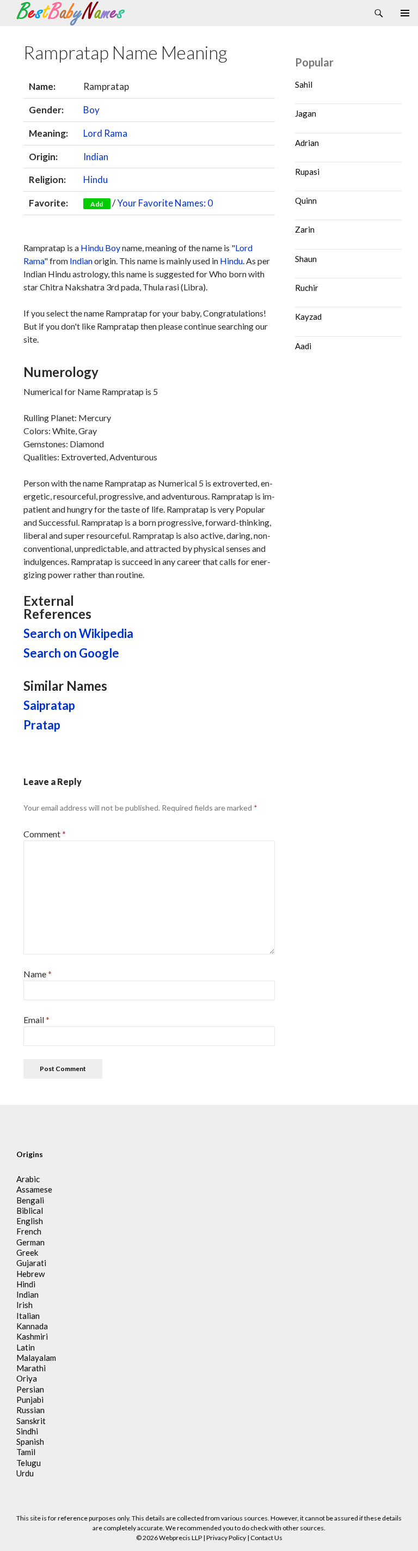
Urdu (25, 1473)
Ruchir (306, 288)
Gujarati (31, 1263)
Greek (27, 1252)
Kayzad (308, 316)
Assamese (34, 1189)
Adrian (307, 143)
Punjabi (30, 1399)
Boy (91, 109)
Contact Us (266, 1538)
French (28, 1231)
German (30, 1242)
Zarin (305, 229)
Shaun (306, 259)
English (29, 1221)
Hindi (25, 1284)
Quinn (306, 200)
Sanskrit (31, 1421)
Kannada (32, 1326)
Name (37, 974)
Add (96, 204)
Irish (24, 1305)
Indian (95, 156)
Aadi (303, 346)
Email (36, 1019)
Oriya (26, 1378)
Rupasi (307, 172)
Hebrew (30, 1274)
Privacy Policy (226, 1538)
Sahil (303, 84)
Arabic (28, 1179)
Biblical (29, 1210)
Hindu (95, 179)
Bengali (30, 1200)
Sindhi (27, 1431)
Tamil (25, 1452)
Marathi (31, 1368)
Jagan (305, 113)
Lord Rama (105, 133)
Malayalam (36, 1358)
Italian (28, 1316)
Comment (44, 834)
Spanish (30, 1441)
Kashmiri (32, 1336)
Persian (30, 1389)
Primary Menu (405, 13)
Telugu (28, 1463)
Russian (30, 1410)
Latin (25, 1347)
